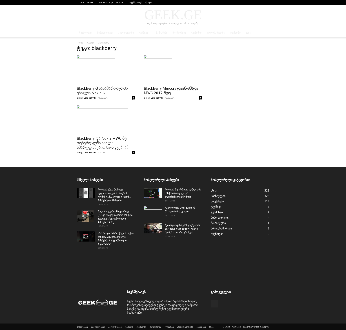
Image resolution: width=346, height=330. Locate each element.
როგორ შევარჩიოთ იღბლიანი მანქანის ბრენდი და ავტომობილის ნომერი (183, 193)
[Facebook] (266, 2)
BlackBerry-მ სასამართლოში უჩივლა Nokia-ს (102, 90)
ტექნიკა (143, 32)
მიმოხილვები (105, 32)
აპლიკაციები (126, 32)
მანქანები (161, 32)
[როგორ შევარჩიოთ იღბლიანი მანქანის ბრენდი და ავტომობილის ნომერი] (153, 193)
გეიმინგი (196, 32)
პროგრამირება (216, 32)
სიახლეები (85, 32)
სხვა (248, 32)
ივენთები (235, 32)
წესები (148, 2)
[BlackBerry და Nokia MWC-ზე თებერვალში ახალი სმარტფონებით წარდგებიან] (106, 119)
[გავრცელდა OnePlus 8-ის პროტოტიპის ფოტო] (153, 212)
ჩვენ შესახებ (136, 2)
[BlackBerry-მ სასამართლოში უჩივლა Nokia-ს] (106, 69)
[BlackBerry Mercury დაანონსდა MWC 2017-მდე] (173, 69)
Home (80, 42)
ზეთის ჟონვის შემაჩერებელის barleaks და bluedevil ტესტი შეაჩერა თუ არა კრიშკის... (182, 229)
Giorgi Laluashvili (86, 97)
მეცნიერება (179, 32)
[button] (261, 2)
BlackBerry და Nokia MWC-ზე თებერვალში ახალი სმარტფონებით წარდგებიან (102, 143)
